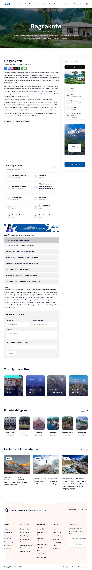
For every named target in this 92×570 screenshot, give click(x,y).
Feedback (56, 536)
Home (20, 4)
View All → (54, 167)
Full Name (9, 320)
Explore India (24, 529)
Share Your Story (42, 557)
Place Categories (25, 536)
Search (75, 67)
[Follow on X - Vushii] (82, 510)
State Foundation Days (26, 546)
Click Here (74, 117)
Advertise (56, 539)
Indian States (24, 532)
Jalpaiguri (20, 64)
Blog (44, 4)
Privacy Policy (8, 532)
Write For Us (8, 545)
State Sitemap (25, 551)
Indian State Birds (42, 544)
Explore (37, 4)
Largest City (41, 529)
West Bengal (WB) (76, 96)
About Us (28, 4)
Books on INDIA (41, 554)
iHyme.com (84, 567)
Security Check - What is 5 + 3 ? (17, 342)
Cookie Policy (8, 542)
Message (9, 329)
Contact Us (77, 4)
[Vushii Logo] (7, 4)
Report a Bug (57, 532)
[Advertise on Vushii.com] (31, 228)
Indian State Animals (40, 539)
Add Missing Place (57, 544)
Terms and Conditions (7, 537)
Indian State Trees (40, 549)
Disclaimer (7, 549)
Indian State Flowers (40, 534)
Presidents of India (24, 540)
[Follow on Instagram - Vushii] (86, 510)
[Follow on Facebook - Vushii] (79, 510)
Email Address (38, 320)
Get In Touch (73, 164)
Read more (73, 147)
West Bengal (12, 64)
